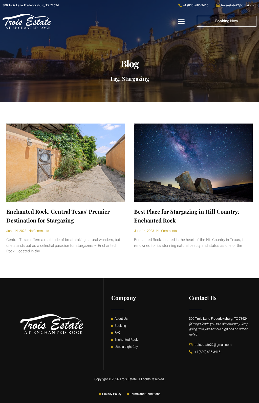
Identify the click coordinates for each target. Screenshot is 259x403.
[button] (181, 21)
